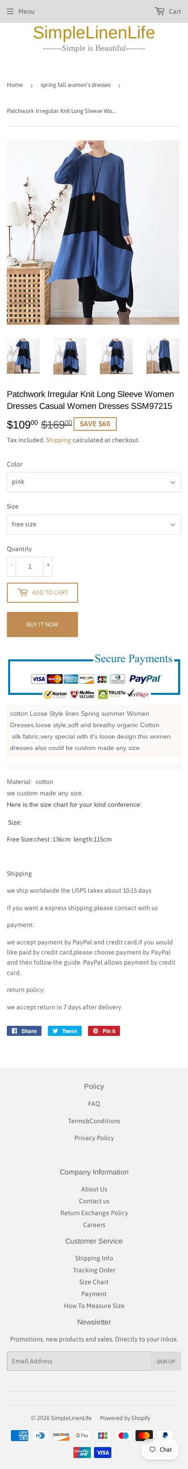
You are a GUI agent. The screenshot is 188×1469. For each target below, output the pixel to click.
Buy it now (42, 624)
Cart (174, 11)
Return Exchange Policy (94, 1213)
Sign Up (166, 1361)
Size (13, 506)
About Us (94, 1189)
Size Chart (94, 1282)
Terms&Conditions (94, 1121)
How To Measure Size (94, 1305)
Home (15, 84)
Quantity (19, 548)
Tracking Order (94, 1270)
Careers (94, 1224)
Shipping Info (94, 1258)
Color (14, 464)
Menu (26, 11)
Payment (94, 1293)
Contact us (94, 1201)
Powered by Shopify (125, 1418)
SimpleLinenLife (94, 32)
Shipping (58, 440)
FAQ (94, 1103)
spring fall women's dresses (75, 84)
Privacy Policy (94, 1138)
